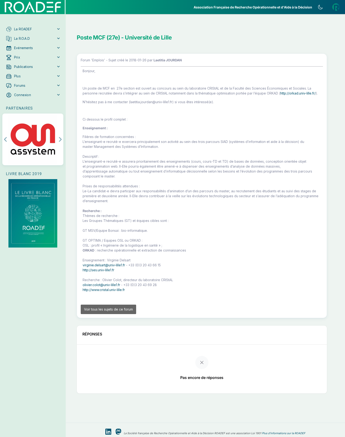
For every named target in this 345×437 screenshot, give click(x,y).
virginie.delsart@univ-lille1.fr (104, 265)
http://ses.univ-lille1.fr (98, 270)
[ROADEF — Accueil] (33, 7)
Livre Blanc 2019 (24, 174)
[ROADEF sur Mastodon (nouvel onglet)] (118, 431)
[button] (32, 29)
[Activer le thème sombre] (320, 7)
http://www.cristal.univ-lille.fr (104, 290)
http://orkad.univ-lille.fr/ (298, 93)
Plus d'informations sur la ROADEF (283, 433)
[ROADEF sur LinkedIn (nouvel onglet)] (108, 431)
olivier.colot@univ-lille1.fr (101, 285)
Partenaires (19, 108)
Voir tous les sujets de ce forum (108, 309)
